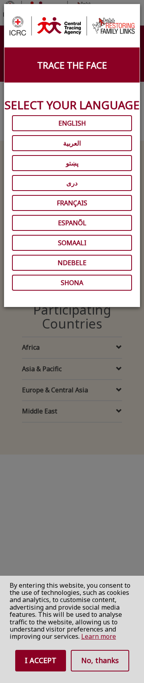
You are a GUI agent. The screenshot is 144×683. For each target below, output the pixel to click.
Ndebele (72, 262)
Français (72, 203)
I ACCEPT (40, 660)
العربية (72, 143)
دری (72, 183)
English (72, 123)
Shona (72, 282)
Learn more (98, 636)
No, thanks (100, 660)
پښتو (72, 163)
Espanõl (72, 222)
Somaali (72, 242)
